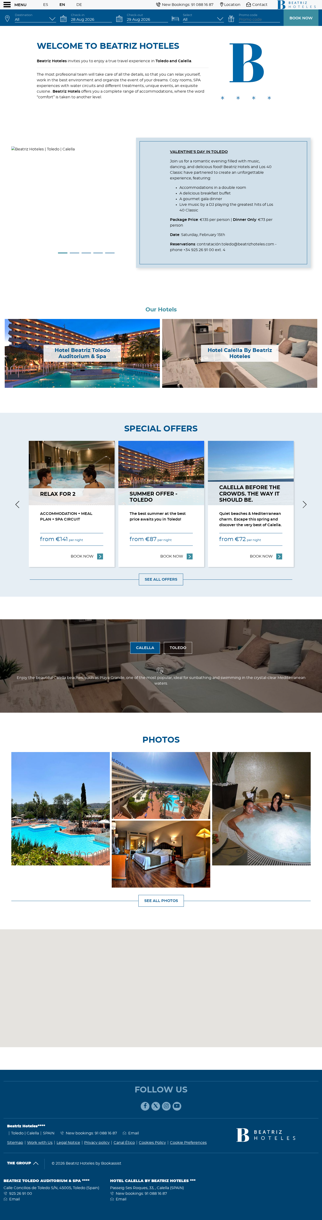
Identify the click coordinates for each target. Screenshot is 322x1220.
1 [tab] (62, 253)
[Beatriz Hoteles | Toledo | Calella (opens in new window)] (60, 808)
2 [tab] (74, 253)
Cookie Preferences (188, 1143)
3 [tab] (86, 253)
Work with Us (40, 1143)
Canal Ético (124, 1143)
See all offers (161, 579)
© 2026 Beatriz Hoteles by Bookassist (86, 1163)
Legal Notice (68, 1143)
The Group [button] (19, 1163)
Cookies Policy (152, 1143)
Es (45, 5)
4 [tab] (98, 253)
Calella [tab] (145, 648)
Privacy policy (97, 1143)
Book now (301, 18)
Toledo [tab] (178, 648)
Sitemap (15, 1143)
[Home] (294, 4)
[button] (17, 1033)
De (79, 5)
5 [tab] (110, 253)
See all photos (161, 901)
